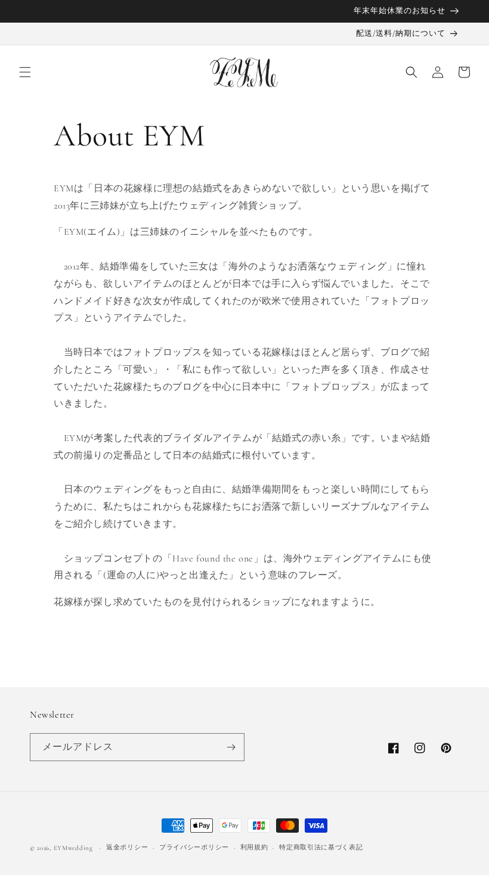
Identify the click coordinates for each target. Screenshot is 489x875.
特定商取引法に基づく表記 (321, 847)
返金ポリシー (127, 847)
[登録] (231, 747)
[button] (25, 72)
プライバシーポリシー (194, 847)
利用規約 (254, 847)
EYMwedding (73, 848)
